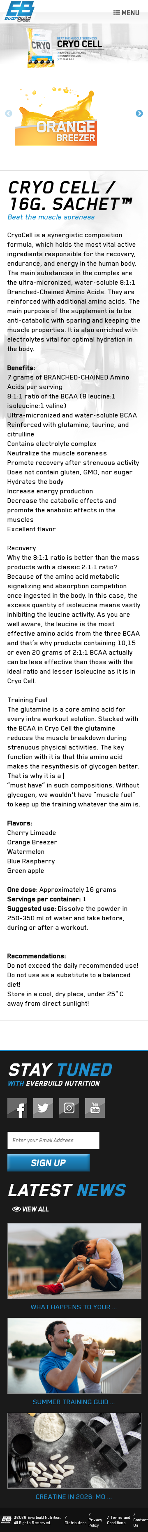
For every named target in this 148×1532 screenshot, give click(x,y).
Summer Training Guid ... (74, 1402)
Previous (9, 114)
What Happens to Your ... (74, 1307)
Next (139, 114)
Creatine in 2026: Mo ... (74, 1497)
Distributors (76, 1522)
